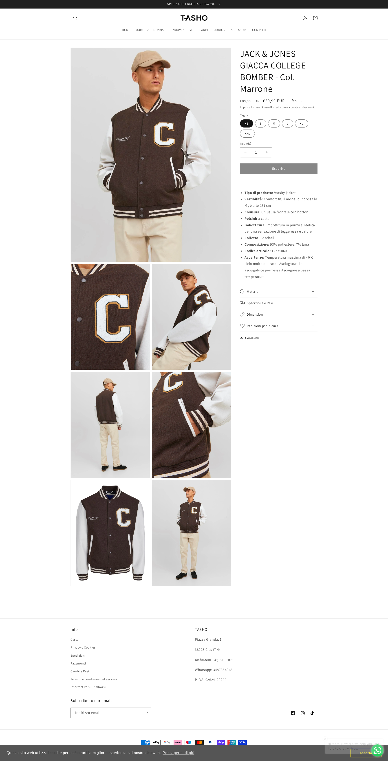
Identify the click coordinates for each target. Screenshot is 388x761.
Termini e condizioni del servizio (94, 679)
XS (246, 123)
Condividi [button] (252, 338)
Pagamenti (78, 663)
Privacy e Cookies (83, 647)
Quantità (245, 143)
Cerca (75, 640)
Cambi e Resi (80, 671)
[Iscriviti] (146, 713)
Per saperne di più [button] (178, 753)
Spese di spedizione (274, 107)
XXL (247, 133)
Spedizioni (78, 655)
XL (301, 123)
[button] (75, 18)
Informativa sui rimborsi (88, 687)
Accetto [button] (365, 753)
